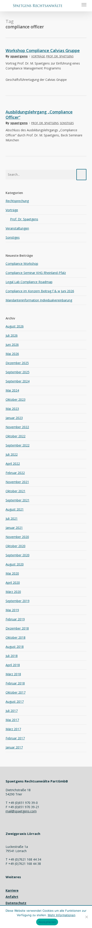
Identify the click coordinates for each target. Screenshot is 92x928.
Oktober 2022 (15, 436)
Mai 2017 (12, 720)
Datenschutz (16, 903)
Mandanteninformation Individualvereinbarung (39, 300)
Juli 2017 (12, 711)
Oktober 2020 (15, 546)
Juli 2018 (12, 656)
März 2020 (13, 592)
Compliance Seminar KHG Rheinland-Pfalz (36, 273)
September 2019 (17, 601)
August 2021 (15, 509)
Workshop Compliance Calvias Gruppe (43, 50)
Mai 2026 (12, 354)
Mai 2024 (12, 390)
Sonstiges (67, 123)
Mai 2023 (12, 409)
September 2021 (17, 500)
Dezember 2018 (17, 628)
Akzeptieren (47, 922)
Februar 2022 (15, 473)
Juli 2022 (12, 454)
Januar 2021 (14, 528)
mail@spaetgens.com (21, 811)
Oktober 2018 (15, 637)
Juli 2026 (12, 335)
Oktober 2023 (15, 399)
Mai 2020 (12, 573)
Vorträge (38, 56)
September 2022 (17, 445)
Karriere (12, 890)
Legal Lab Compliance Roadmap (29, 282)
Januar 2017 (14, 747)
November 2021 (17, 482)
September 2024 (17, 381)
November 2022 (17, 427)
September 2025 (17, 372)
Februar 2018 (15, 683)
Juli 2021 (12, 518)
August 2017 (15, 701)
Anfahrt (12, 897)
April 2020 (13, 582)
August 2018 (15, 646)
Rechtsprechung (17, 201)
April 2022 (13, 463)
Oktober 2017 (15, 692)
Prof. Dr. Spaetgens (59, 56)
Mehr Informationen (61, 915)
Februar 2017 (15, 738)
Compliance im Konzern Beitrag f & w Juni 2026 (40, 291)
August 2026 (15, 326)
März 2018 (13, 674)
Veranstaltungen (17, 228)
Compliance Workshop (22, 263)
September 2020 (17, 555)
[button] (84, 4)
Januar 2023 (14, 418)
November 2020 (17, 537)
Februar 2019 (15, 619)
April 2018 (13, 665)
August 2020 (15, 564)
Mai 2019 (12, 610)
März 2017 (13, 729)
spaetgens (19, 56)
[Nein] (86, 917)
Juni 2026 (12, 344)
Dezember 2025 (17, 363)
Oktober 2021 (15, 491)
